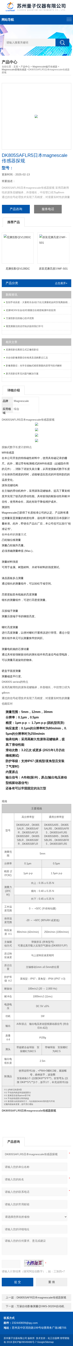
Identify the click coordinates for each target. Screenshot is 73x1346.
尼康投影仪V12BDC (18, 268)
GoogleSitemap (45, 1342)
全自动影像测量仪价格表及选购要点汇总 (27, 357)
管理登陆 (64, 1338)
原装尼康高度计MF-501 (53, 268)
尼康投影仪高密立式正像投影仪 (22, 349)
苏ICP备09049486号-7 (25, 1342)
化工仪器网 (53, 1338)
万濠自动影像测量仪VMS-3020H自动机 (40, 1306)
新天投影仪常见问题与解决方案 (22, 373)
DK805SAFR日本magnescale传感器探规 (41, 1297)
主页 (15, 66)
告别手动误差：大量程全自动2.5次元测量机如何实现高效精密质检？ (38, 302)
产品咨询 (16, 209)
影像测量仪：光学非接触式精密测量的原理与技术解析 (34, 365)
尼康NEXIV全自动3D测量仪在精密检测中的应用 (31, 310)
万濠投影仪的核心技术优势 (20, 318)
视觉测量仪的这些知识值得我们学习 (24, 326)
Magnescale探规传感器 (14, 69)
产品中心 (25, 66)
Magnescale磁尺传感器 (45, 66)
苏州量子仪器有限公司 (15, 1338)
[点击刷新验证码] (34, 1263)
